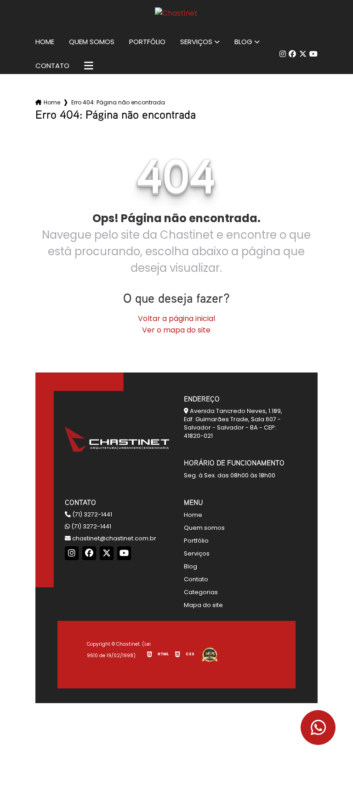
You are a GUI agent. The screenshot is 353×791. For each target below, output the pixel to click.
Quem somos (91, 41)
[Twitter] (303, 54)
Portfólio (147, 41)
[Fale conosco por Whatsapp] (318, 727)
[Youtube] (313, 54)
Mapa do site (203, 605)
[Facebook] (292, 54)
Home (44, 41)
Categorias (201, 592)
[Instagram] (282, 54)
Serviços (196, 41)
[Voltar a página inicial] (176, 13)
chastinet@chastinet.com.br (113, 538)
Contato (52, 65)
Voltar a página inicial (176, 318)
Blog (243, 41)
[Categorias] (88, 65)
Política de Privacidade (114, 667)
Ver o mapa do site (176, 330)
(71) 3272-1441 (91, 514)
